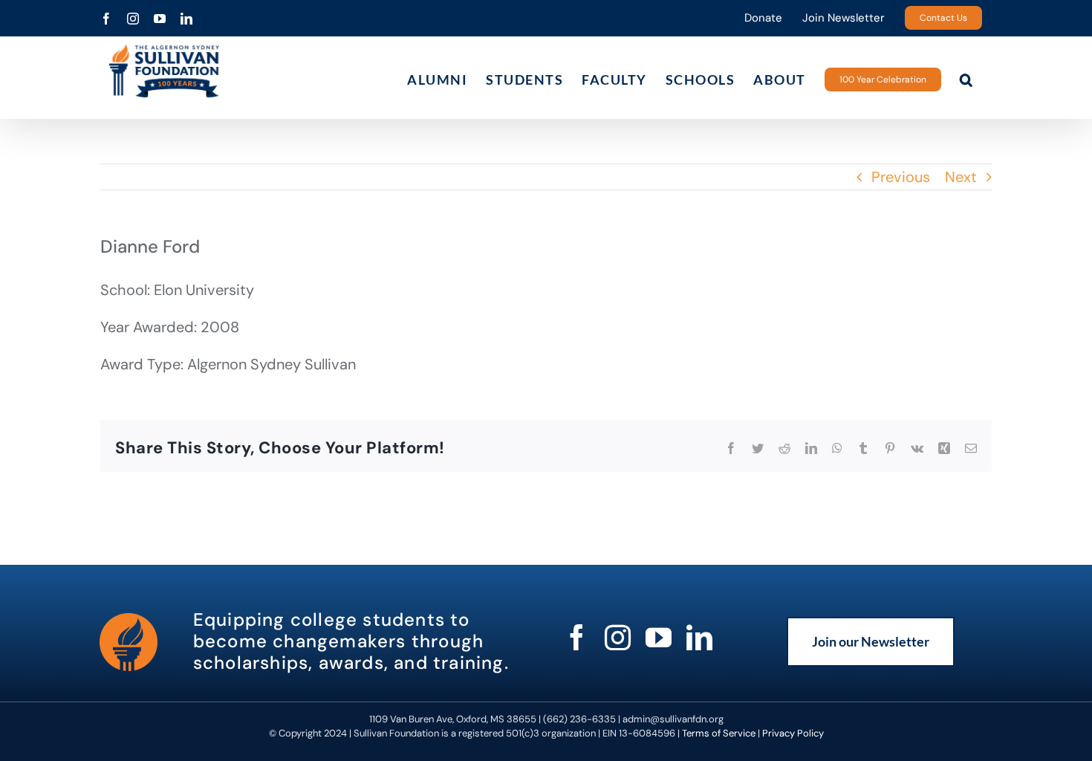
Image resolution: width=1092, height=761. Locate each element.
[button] (967, 79)
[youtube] (659, 637)
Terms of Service (718, 733)
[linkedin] (699, 637)
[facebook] (577, 637)
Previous (900, 177)
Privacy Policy (793, 733)
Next (961, 177)
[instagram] (618, 637)
